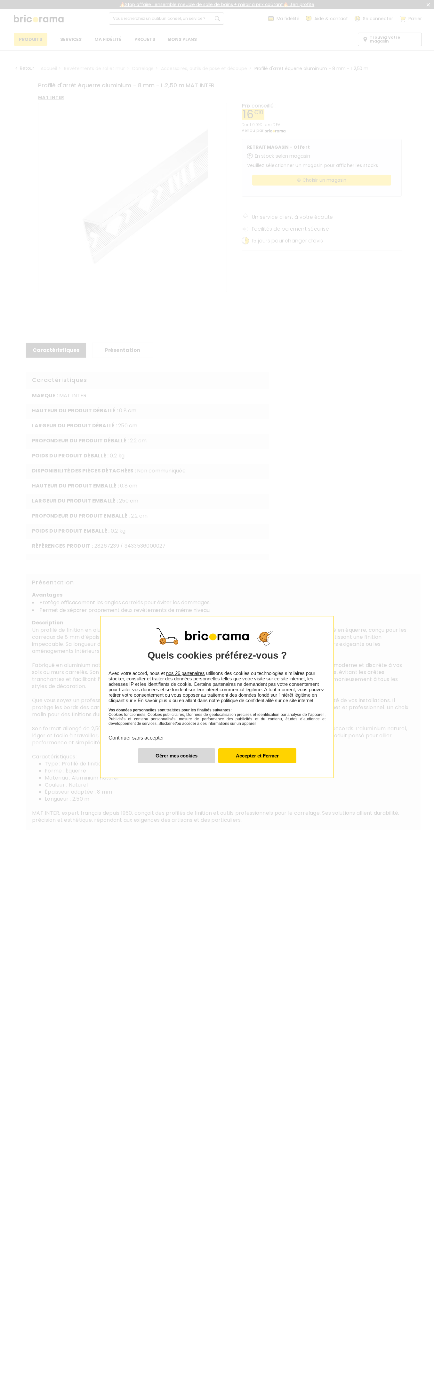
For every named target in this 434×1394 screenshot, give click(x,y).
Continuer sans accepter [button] (136, 734)
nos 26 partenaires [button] (185, 673)
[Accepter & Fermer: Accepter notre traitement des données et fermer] (257, 755)
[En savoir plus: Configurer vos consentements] (176, 755)
